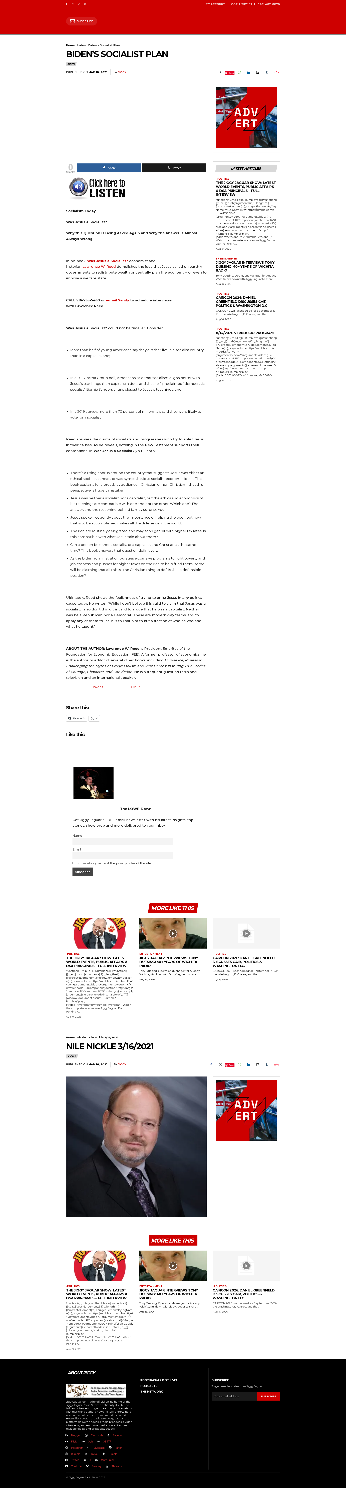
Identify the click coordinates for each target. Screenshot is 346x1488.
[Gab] (83, 1442)
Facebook (119, 1435)
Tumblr (112, 1454)
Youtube (76, 1466)
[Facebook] (66, 4)
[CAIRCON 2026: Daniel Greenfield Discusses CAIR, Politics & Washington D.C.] (246, 933)
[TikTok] (79, 4)
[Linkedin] (248, 72)
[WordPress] (97, 1460)
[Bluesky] (87, 1466)
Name (77, 835)
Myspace (99, 1447)
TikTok (94, 1454)
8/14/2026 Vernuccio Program (245, 333)
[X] (85, 4)
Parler (118, 1447)
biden (81, 45)
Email (76, 849)
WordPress (108, 1460)
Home (70, 45)
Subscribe (268, 1396)
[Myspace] (89, 1448)
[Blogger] (66, 1435)
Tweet (97, 687)
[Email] (257, 72)
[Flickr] (66, 1442)
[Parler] (110, 1448)
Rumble (75, 1454)
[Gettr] (276, 72)
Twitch (75, 1460)
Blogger (76, 1435)
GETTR (107, 1441)
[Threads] (107, 1466)
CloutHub (97, 1435)
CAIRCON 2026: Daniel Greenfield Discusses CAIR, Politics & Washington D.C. (242, 301)
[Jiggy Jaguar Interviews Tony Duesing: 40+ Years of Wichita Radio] (173, 933)
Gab (90, 1441)
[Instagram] (73, 4)
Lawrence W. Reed (99, 267)
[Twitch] (66, 1460)
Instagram (77, 1447)
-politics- (223, 178)
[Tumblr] (267, 72)
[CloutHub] (86, 1435)
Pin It (135, 687)
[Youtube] (66, 1466)
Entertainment (227, 258)
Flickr (74, 1441)
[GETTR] (99, 1442)
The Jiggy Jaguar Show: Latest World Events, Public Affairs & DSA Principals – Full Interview (246, 189)
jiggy (122, 72)
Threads (117, 1466)
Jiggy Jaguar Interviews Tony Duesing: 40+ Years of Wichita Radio (245, 266)
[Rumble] (66, 1454)
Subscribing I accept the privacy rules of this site (114, 863)
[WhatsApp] (239, 72)
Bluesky (97, 1466)
